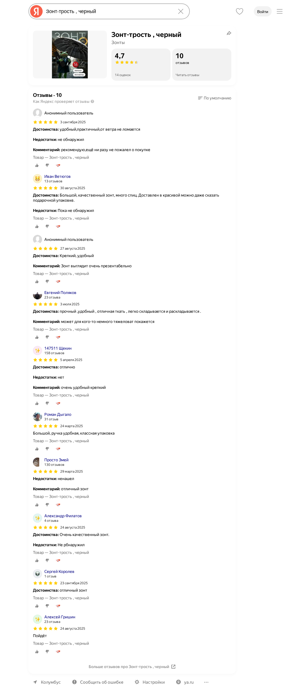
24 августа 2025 (72, 527)
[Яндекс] (36, 11)
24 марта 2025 (71, 426)
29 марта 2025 (71, 471)
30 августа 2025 (72, 188)
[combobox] (108, 11)
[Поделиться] (229, 33)
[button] (214, 98)
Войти (262, 11)
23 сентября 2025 (74, 583)
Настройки (154, 682)
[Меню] (279, 11)
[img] (45, 122)
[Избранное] (239, 11)
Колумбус (51, 682)
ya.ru (189, 682)
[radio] (37, 165)
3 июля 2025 (70, 304)
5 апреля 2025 (71, 360)
